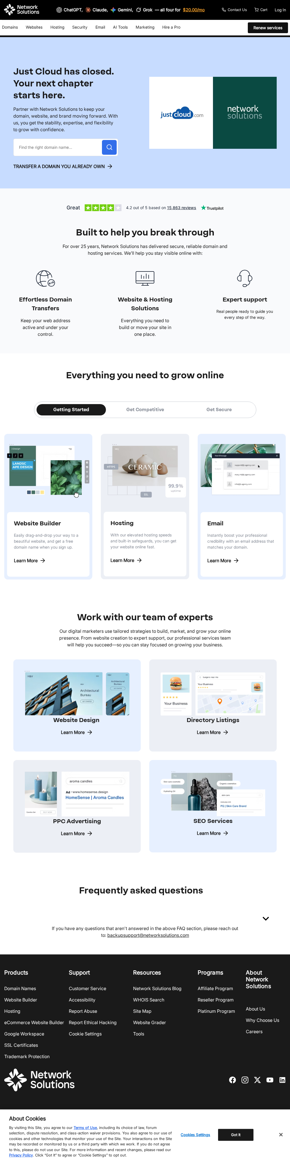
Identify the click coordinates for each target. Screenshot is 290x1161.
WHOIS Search (148, 1000)
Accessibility (82, 1000)
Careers (254, 1031)
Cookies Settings (195, 1134)
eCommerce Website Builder (34, 1022)
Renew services (267, 27)
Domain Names (20, 988)
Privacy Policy (21, 1155)
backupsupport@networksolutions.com (148, 935)
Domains (10, 27)
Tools (138, 1034)
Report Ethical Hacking (93, 1022)
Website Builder (20, 1000)
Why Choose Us (262, 1020)
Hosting (57, 27)
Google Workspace (24, 1034)
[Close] (281, 1134)
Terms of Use (85, 1127)
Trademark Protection (27, 1056)
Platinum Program (216, 1011)
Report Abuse (83, 1011)
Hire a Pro (171, 27)
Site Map (142, 1011)
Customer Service (87, 988)
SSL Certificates (21, 1045)
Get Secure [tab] (219, 409)
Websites (34, 27)
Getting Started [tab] (71, 409)
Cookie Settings (85, 1034)
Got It (236, 1134)
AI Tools (120, 27)
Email (100, 27)
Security (80, 27)
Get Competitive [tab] (145, 409)
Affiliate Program (215, 988)
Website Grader (149, 1022)
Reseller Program (216, 1000)
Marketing (145, 27)
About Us (255, 1009)
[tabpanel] (145, 499)
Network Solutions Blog (157, 988)
